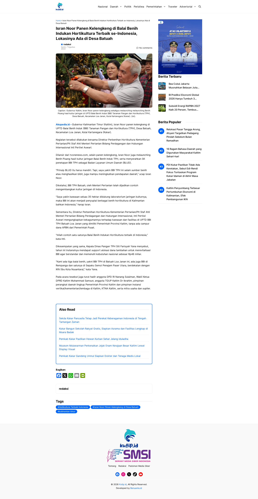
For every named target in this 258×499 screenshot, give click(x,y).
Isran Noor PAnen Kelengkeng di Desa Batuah (116, 407)
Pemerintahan (154, 6)
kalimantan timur (67, 411)
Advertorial (186, 6)
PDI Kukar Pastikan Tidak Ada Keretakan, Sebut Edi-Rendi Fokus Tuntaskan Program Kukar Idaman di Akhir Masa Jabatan (183, 172)
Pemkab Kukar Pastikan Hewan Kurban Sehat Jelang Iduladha (93, 338)
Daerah (114, 6)
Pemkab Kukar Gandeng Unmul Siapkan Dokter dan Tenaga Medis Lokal (99, 355)
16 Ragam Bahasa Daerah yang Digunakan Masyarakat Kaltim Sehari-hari (184, 153)
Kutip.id (123, 484)
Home (58, 20)
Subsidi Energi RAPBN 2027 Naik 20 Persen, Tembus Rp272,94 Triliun (184, 110)
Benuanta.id (136, 488)
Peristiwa (139, 6)
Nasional (103, 6)
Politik (127, 6)
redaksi (67, 44)
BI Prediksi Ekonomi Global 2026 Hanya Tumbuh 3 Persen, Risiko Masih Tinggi (184, 98)
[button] (199, 6)
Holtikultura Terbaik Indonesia (73, 407)
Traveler (172, 6)
